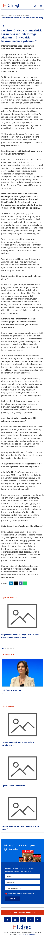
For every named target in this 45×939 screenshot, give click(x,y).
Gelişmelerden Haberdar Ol (24, 912)
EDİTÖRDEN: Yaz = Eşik (11, 690)
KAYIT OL (13, 899)
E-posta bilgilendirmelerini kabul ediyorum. (21, 894)
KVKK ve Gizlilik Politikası (27, 934)
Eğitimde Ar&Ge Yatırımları (13, 785)
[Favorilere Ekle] (3, 26)
